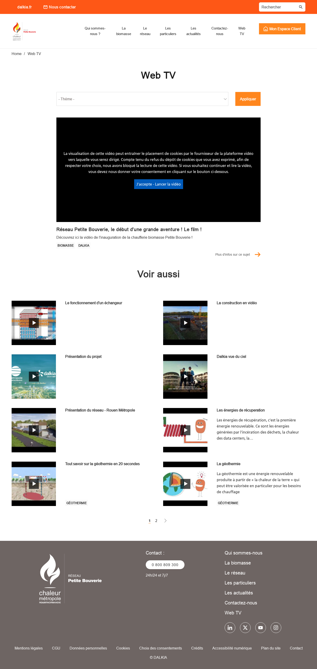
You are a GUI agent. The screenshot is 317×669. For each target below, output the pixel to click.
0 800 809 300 (165, 565)
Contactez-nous (241, 602)
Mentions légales (29, 648)
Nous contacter (62, 7)
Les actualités (239, 592)
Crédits (197, 648)
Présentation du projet (83, 356)
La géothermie (228, 464)
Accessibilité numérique (232, 648)
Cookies (123, 648)
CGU (56, 648)
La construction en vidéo (237, 303)
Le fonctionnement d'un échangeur (93, 303)
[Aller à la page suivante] (165, 521)
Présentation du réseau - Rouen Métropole (100, 410)
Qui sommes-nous (243, 552)
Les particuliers (240, 582)
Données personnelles (88, 648)
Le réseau (235, 572)
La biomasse (238, 562)
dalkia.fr (24, 7)
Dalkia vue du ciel (231, 356)
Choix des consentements (160, 648)
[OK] (300, 7)
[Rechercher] (282, 7)
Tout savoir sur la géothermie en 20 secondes (102, 464)
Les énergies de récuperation (241, 410)
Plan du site (271, 648)
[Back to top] (297, 652)
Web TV (233, 612)
